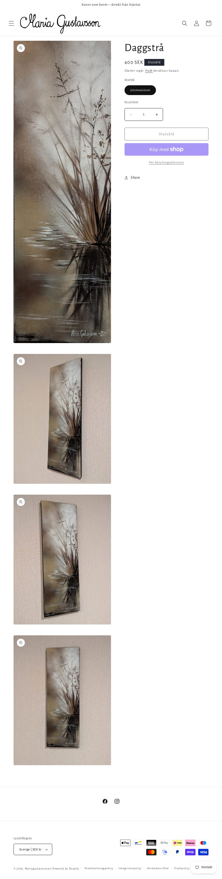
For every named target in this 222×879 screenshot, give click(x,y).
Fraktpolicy (182, 868)
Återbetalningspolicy (98, 868)
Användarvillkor (158, 868)
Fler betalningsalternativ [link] (166, 162)
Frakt (149, 70)
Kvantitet (131, 102)
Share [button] (135, 178)
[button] (11, 23)
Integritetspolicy (130, 868)
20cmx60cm (143, 91)
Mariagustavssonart (38, 868)
